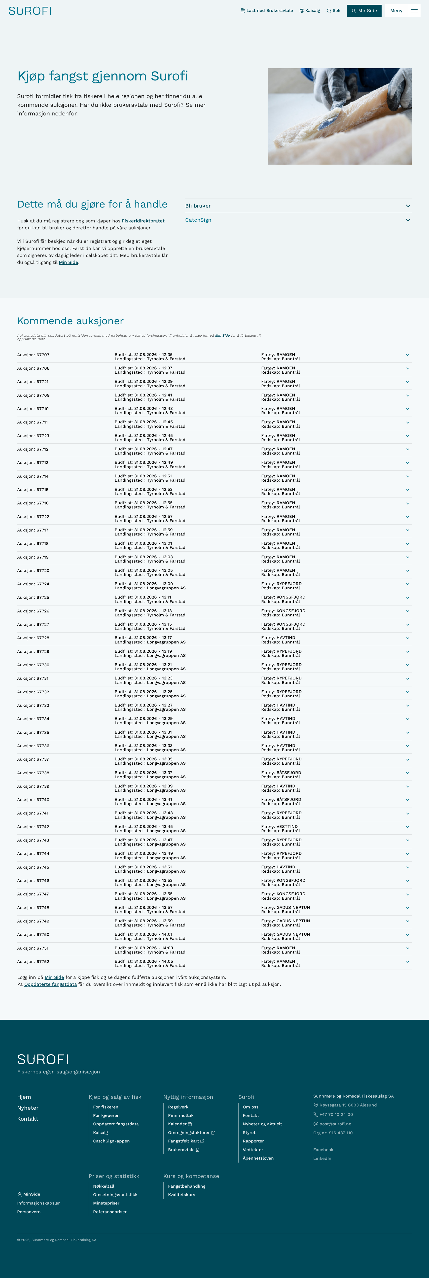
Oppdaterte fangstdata (50, 984)
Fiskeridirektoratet (143, 221)
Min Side (68, 262)
